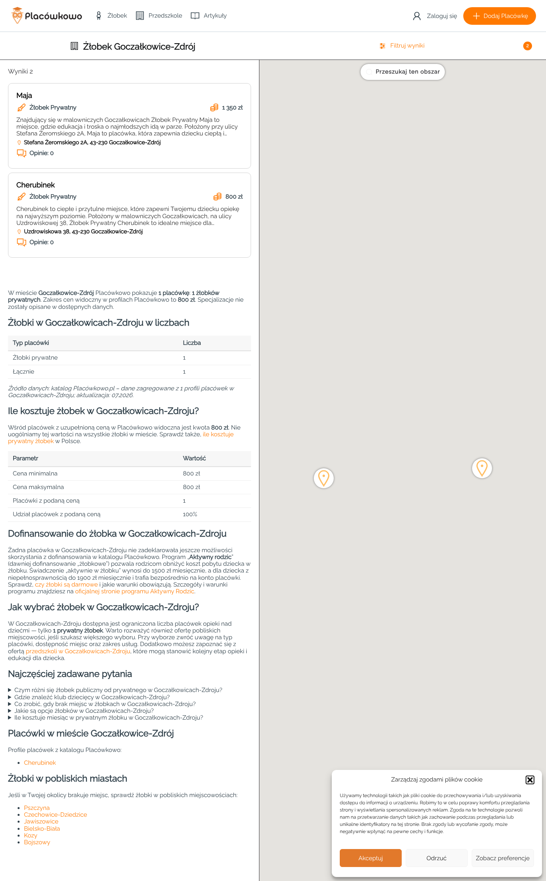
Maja (24, 95)
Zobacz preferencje (503, 858)
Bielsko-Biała (42, 828)
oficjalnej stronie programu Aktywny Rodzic (134, 591)
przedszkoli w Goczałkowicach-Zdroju (78, 651)
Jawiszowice (41, 821)
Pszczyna (37, 807)
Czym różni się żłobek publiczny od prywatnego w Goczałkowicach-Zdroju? (118, 690)
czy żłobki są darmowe (66, 584)
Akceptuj (371, 858)
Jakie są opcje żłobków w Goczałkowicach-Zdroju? (84, 711)
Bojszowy (37, 842)
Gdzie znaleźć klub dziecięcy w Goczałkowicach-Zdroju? (92, 697)
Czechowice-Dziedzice (55, 814)
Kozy (30, 835)
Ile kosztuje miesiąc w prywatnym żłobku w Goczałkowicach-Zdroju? (108, 717)
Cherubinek (35, 185)
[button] (530, 780)
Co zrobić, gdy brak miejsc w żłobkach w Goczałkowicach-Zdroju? (105, 704)
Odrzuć (436, 858)
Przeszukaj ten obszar (408, 72)
